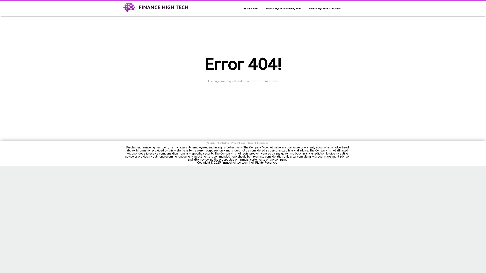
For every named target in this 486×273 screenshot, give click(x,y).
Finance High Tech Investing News (283, 9)
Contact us (223, 143)
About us (211, 143)
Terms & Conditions (258, 143)
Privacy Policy (238, 143)
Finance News (251, 9)
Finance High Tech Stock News (325, 9)
